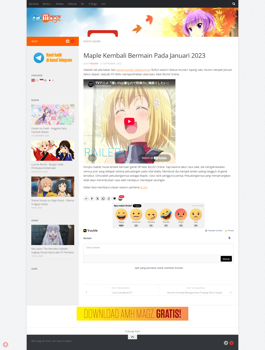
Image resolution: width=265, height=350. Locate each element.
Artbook (72, 4)
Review (59, 4)
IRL (82, 4)
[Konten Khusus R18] (72, 41)
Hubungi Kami (132, 331)
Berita (46, 4)
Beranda (33, 4)
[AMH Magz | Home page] (46, 18)
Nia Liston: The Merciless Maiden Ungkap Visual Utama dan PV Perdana (52, 250)
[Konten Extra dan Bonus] (67, 41)
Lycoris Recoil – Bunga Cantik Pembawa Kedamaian (47, 166)
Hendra (94, 63)
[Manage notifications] (5, 344)
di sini (143, 187)
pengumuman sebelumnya (133, 70)
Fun (103, 4)
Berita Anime (92, 41)
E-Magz (93, 4)
